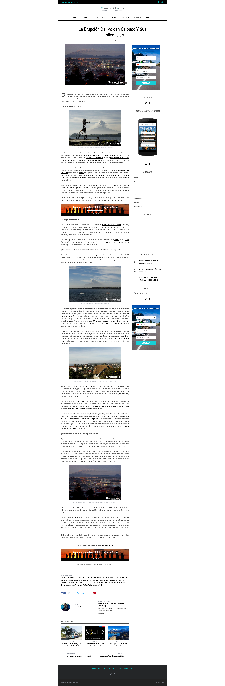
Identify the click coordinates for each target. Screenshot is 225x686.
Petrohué (64, 582)
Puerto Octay (89, 582)
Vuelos (101, 585)
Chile (83, 578)
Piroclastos (71, 582)
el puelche (70, 321)
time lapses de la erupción (94, 158)
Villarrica (107, 242)
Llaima (127, 240)
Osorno (106, 580)
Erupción (108, 578)
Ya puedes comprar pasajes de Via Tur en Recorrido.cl (71, 645)
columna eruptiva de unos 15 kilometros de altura (100, 155)
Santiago (136, 178)
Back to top (158, 682)
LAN (79, 401)
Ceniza (73, 578)
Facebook (104, 545)
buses (63, 578)
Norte (135, 186)
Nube (101, 580)
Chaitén (116, 240)
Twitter (110, 545)
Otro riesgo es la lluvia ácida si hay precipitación (106, 323)
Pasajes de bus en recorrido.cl (69, 2)
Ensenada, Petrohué (95, 185)
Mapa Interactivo (138, 206)
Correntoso (94, 578)
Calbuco (119, 242)
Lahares (68, 580)
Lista (82, 580)
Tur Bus (85, 585)
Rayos (108, 582)
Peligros (120, 580)
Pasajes (114, 580)
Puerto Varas (97, 582)
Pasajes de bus (138, 198)
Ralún (104, 582)
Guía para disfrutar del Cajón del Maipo (112, 655)
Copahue (93, 242)
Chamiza (78, 578)
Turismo (90, 585)
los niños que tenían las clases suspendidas (114, 336)
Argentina (136, 194)
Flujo (112, 578)
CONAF (81, 173)
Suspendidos (120, 582)
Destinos (109, 24)
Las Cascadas (123, 394)
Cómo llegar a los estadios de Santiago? (78, 655)
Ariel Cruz (113, 40)
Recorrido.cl (74, 517)
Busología (136, 202)
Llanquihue (87, 580)
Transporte (78, 585)
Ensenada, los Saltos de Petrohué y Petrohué (75, 396)
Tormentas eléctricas (68, 585)
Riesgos (113, 582)
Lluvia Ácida (95, 580)
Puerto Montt (79, 582)
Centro (135, 190)
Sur (134, 182)
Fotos (116, 578)
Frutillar (121, 578)
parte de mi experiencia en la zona (107, 255)
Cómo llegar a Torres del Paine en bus (118, 645)
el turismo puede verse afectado (94, 386)
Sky (83, 401)
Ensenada (101, 578)
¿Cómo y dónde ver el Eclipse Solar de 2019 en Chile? (95, 645)
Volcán (96, 585)
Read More (101, 613)
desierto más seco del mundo (111, 225)
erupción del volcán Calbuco (105, 153)
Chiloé (88, 578)
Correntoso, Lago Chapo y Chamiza (78, 188)
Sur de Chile (115, 24)
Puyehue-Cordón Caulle (77, 242)
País (110, 580)
